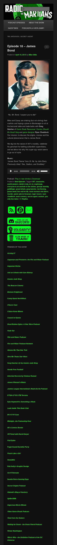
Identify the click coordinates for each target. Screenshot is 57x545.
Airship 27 (11, 253)
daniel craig (23, 184)
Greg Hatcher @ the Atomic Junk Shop (22, 363)
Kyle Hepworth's (21, 401)
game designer (29, 132)
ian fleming (41, 189)
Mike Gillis (33, 54)
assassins (40, 181)
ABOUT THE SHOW (36, 22)
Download (36, 178)
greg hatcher (31, 189)
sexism (41, 196)
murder (10, 194)
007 (33, 181)
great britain (21, 189)
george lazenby (43, 186)
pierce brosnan (25, 194)
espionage (38, 184)
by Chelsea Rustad (21, 376)
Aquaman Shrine (13, 266)
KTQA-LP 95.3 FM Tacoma (17, 395)
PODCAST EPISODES (16, 22)
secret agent (32, 196)
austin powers (12, 184)
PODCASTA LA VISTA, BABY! (33, 28)
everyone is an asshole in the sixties (21, 186)
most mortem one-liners (38, 191)
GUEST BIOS (13, 28)
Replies (24, 199)
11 (47, 47)
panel (16, 194)
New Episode (20, 181)
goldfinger (11, 189)
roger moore (37, 194)
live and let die (22, 191)
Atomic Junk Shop (14, 279)
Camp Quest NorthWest (16, 298)
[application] (28, 171)
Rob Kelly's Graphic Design (18, 466)
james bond (11, 191)
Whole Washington (14, 531)
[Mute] (38, 171)
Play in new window (23, 178)
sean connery (21, 196)
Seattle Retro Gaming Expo (18, 479)
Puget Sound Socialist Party (18, 447)
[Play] (11, 171)
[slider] (44, 170)
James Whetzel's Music (16, 382)
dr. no (31, 184)
